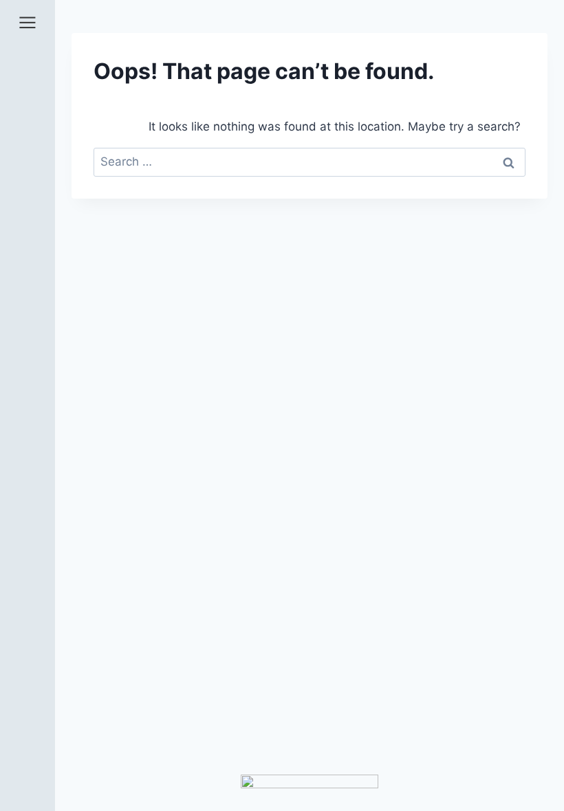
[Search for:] (309, 161)
